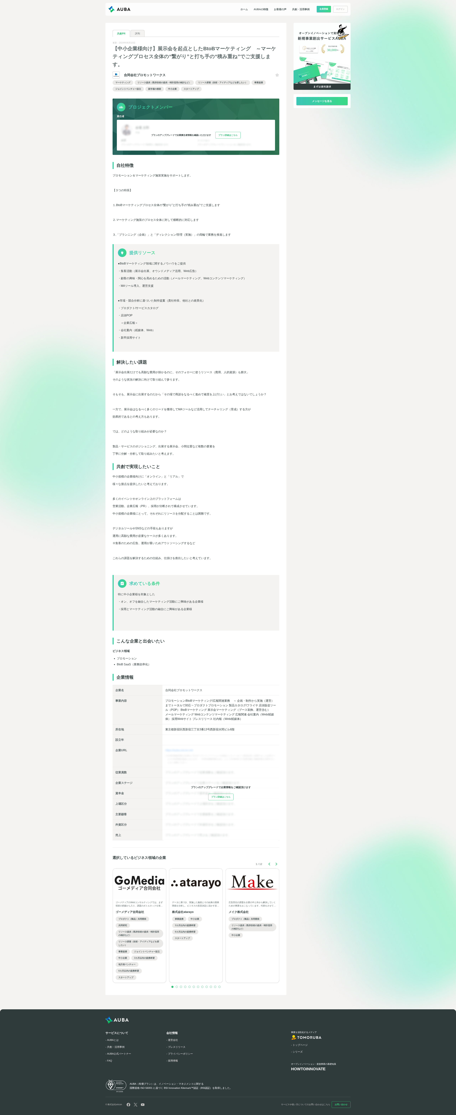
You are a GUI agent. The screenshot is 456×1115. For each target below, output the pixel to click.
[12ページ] (219, 987)
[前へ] (269, 864)
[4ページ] (185, 987)
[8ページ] (202, 987)
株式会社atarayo (183, 911)
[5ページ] (189, 987)
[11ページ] (215, 987)
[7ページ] (198, 987)
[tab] (121, 33)
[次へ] (276, 864)
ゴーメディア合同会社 (130, 911)
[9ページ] (207, 987)
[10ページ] (211, 987)
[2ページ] (177, 987)
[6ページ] (194, 987)
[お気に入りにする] (277, 75)
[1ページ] (172, 987)
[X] (135, 1105)
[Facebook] (128, 1105)
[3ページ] (181, 987)
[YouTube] (143, 1105)
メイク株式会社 (239, 911)
